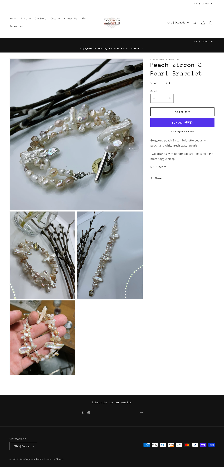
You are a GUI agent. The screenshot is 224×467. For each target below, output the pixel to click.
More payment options (182, 131)
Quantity (155, 91)
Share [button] (158, 178)
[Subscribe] (141, 412)
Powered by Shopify (54, 459)
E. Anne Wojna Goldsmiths (30, 459)
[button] (25, 18)
